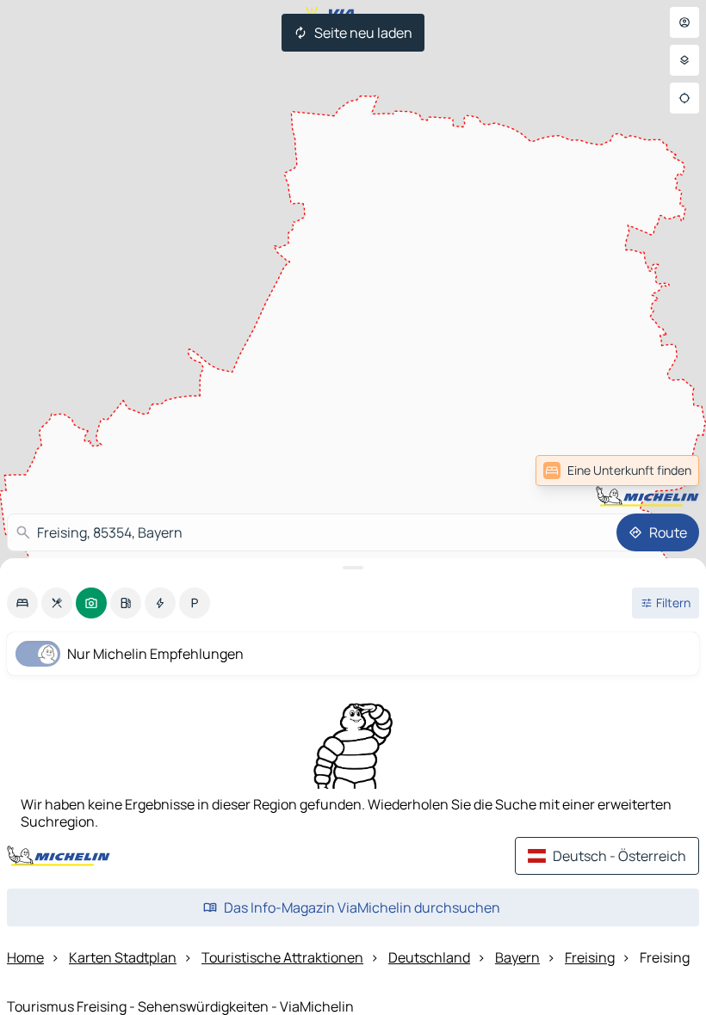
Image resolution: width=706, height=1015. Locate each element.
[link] (661, 470)
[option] (22, 602)
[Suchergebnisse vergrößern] (353, 567)
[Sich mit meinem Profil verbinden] (684, 22)
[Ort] (684, 98)
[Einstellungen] (684, 60)
